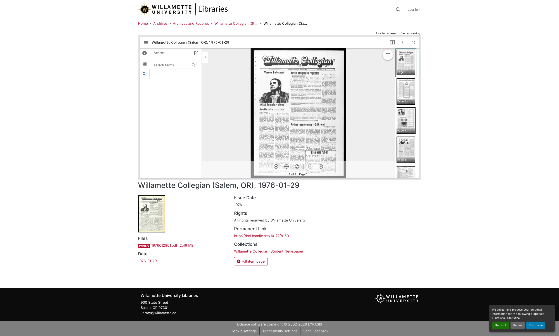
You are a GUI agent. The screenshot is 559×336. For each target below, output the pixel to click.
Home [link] (143, 23)
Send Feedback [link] (316, 331)
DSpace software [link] (251, 324)
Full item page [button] (252, 261)
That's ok (500, 325)
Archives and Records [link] (191, 23)
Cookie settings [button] (244, 331)
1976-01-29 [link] (147, 261)
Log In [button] (413, 9)
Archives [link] (160, 23)
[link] (183, 245)
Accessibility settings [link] (279, 331)
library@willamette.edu (159, 313)
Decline (517, 325)
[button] (197, 9)
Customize (536, 325)
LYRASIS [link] (315, 324)
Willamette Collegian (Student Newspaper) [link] (236, 23)
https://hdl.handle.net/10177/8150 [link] (261, 236)
